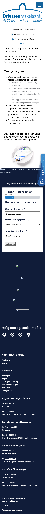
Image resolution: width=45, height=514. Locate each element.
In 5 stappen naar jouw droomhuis (25, 100)
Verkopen (6, 360)
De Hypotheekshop (10, 381)
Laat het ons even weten (22, 135)
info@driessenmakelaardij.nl (24, 29)
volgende (10, 244)
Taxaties (6, 387)
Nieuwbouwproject (10, 384)
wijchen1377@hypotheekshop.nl (23, 414)
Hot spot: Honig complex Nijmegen (25, 103)
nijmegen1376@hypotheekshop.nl (23, 438)
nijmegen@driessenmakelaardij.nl (24, 485)
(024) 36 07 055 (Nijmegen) (24, 34)
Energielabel (7, 390)
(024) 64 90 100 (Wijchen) (24, 39)
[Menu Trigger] (39, 5)
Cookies (5, 505)
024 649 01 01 (10, 411)
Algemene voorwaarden (12, 510)
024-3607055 (10, 482)
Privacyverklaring (10, 501)
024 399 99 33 (10, 435)
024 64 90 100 (10, 458)
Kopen (4, 363)
